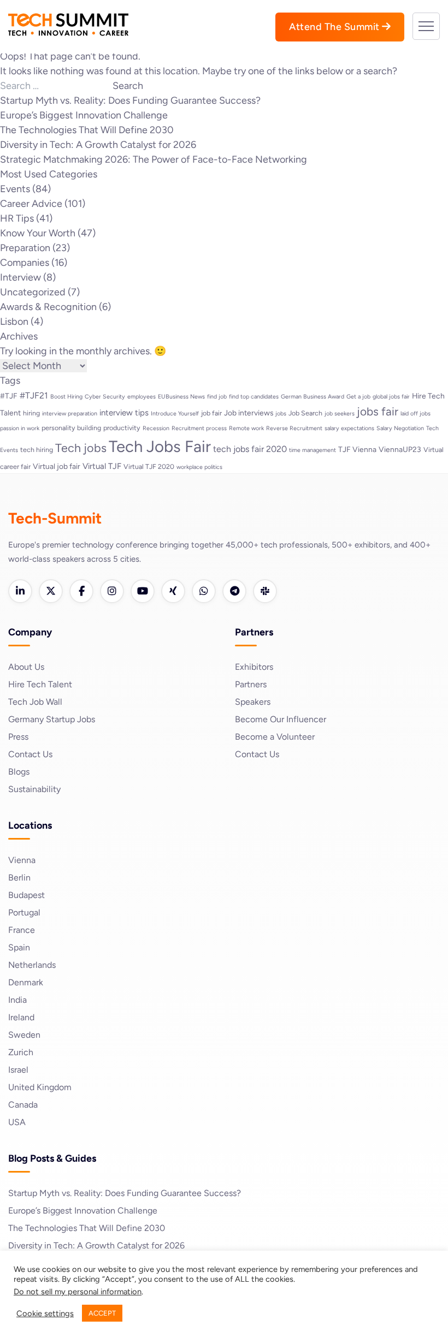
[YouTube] (143, 591)
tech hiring (36, 449)
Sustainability (34, 789)
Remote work (246, 428)
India (17, 1000)
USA (17, 1122)
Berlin (19, 877)
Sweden (24, 1035)
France (21, 930)
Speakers (252, 702)
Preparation (25, 248)
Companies (24, 263)
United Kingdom (40, 1087)
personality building (71, 428)
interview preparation (69, 413)
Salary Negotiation (400, 428)
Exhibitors (254, 667)
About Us (26, 667)
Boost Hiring (66, 396)
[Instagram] (112, 591)
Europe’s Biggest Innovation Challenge (84, 115)
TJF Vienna (357, 449)
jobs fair (377, 411)
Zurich (20, 1052)
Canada (23, 1104)
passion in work (19, 428)
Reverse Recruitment (294, 428)
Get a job (358, 396)
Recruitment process (199, 428)
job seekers (340, 413)
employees (141, 396)
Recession (156, 428)
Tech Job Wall (35, 702)
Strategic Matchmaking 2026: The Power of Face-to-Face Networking (153, 159)
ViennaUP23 (400, 449)
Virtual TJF (101, 466)
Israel (18, 1070)
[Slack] (265, 591)
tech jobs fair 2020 (250, 449)
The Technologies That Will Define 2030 (87, 130)
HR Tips (17, 218)
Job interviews (248, 412)
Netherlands (32, 965)
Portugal (24, 912)
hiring (31, 413)
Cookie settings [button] (45, 1313)
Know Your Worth (37, 233)
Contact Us (30, 754)
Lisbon (14, 322)
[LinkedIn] (20, 591)
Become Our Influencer (280, 719)
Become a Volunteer (275, 737)
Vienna (22, 860)
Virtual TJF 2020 (148, 466)
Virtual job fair (56, 466)
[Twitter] (51, 591)
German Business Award (312, 396)
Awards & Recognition (48, 307)
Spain (19, 947)
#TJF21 (34, 395)
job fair (211, 413)
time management (312, 450)
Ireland (21, 1017)
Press (18, 737)
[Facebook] (81, 591)
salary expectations (349, 428)
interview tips (124, 413)
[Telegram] (234, 591)
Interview (20, 277)
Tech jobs (81, 448)
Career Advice (31, 204)
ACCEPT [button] (102, 1313)
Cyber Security (105, 396)
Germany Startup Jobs (51, 719)
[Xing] (173, 591)
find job (217, 396)
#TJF (8, 395)
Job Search (305, 413)
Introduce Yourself (175, 413)
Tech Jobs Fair (160, 446)
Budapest (26, 895)
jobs (280, 413)
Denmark (25, 982)
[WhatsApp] (204, 591)
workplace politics (199, 467)
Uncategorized (33, 292)
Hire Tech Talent (40, 684)
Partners (251, 684)
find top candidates (254, 396)
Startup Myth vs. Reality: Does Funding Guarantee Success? (130, 100)
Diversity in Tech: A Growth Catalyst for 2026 (98, 145)
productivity (121, 428)
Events (15, 189)
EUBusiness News (181, 396)
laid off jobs (415, 413)
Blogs (19, 771)
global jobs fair (391, 396)
